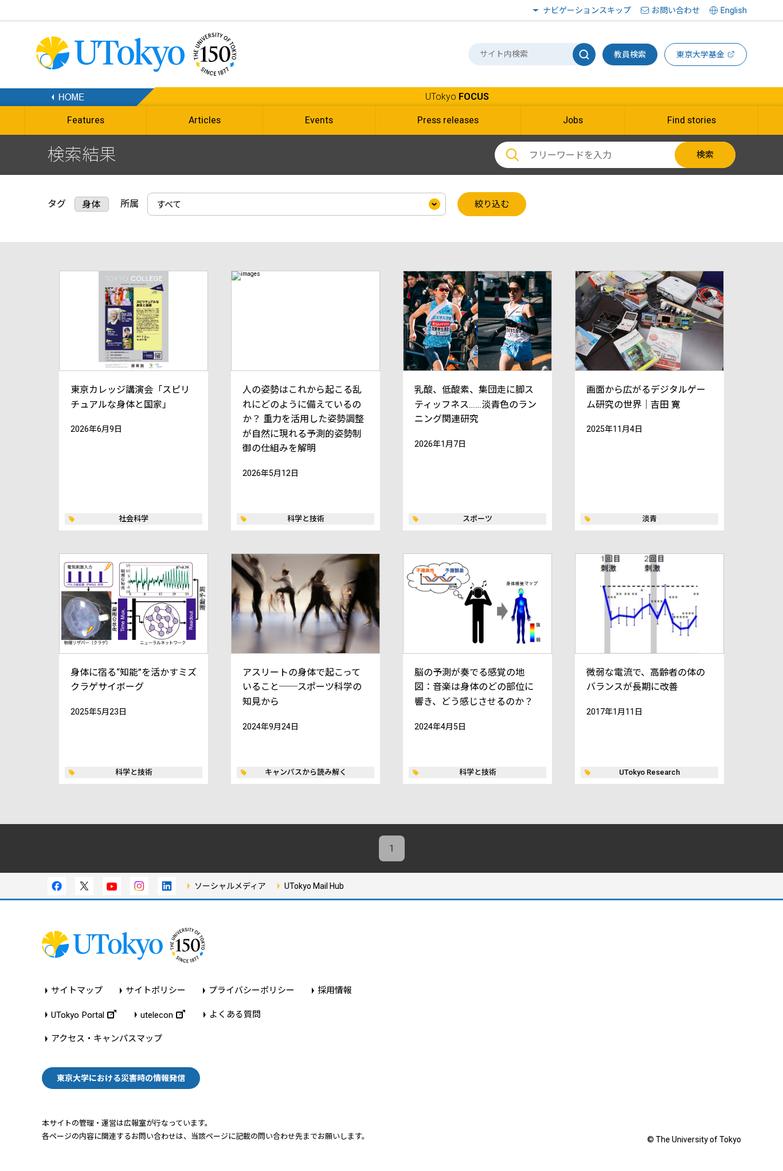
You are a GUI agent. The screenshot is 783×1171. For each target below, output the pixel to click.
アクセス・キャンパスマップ (106, 1039)
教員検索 (630, 54)
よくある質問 (235, 1014)
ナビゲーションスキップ (587, 10)
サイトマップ (77, 990)
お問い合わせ (676, 10)
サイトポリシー (156, 990)
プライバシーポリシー (252, 990)
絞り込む (492, 204)
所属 (129, 203)
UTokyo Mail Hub (314, 886)
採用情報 (335, 990)
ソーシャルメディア (230, 886)
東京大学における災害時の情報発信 (121, 1078)
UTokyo (457, 96)
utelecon (156, 1015)
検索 (705, 155)
